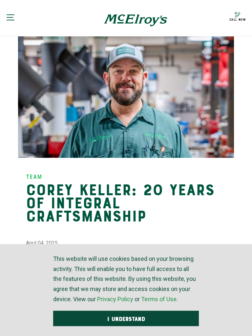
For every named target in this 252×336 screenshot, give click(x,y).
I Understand (126, 319)
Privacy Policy (115, 299)
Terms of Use (159, 299)
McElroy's (135, 20)
